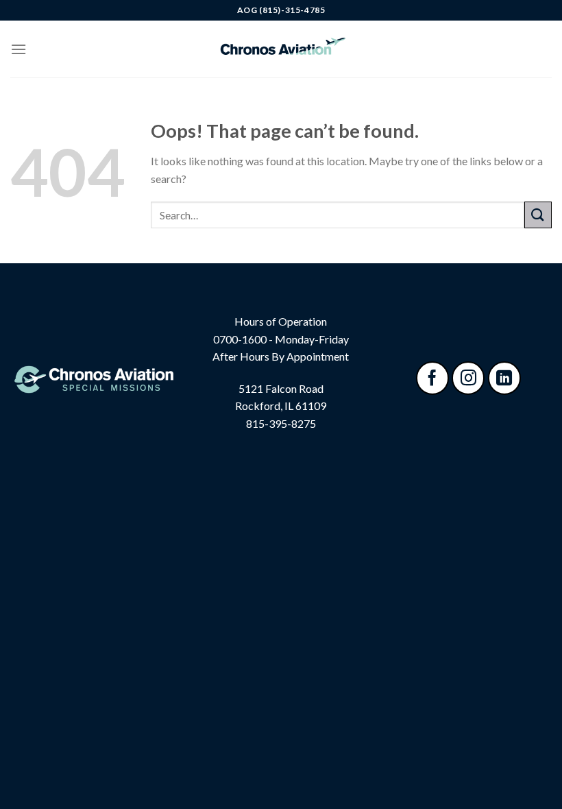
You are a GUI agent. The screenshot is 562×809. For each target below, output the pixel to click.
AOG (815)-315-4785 (281, 10)
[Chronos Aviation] (281, 49)
